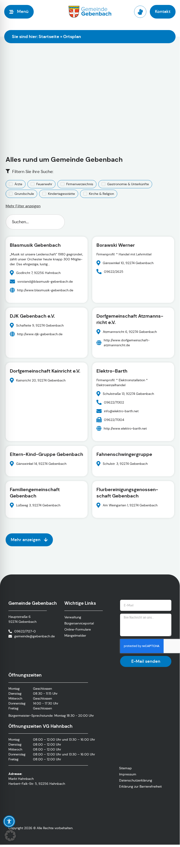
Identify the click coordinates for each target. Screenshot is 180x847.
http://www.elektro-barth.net (125, 428)
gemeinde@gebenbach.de (34, 636)
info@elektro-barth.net (121, 411)
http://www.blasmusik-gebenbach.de (45, 290)
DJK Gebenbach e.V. (32, 316)
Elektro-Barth (111, 371)
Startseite (49, 36)
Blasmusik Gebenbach (35, 245)
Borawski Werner (115, 245)
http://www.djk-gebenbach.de (39, 334)
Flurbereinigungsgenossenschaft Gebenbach (127, 492)
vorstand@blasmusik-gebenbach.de (45, 281)
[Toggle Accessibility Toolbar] (9, 821)
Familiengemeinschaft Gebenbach (35, 492)
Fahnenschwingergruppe (124, 454)
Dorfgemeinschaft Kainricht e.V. (45, 371)
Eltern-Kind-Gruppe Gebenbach (46, 454)
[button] (10, 835)
